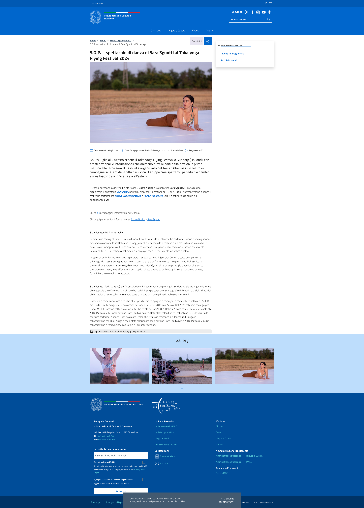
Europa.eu (164, 463)
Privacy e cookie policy (115, 502)
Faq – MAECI (222, 473)
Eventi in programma (120, 40)
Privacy (137, 469)
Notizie (219, 444)
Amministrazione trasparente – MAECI (234, 462)
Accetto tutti (226, 502)
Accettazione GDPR (104, 462)
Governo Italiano (96, 3)
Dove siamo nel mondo (165, 444)
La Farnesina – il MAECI (166, 426)
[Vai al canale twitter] (246, 12)
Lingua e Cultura (223, 438)
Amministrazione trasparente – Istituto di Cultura (239, 455)
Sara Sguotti (153, 219)
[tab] (182, 388)
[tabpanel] (119, 367)
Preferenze (227, 499)
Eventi (103, 40)
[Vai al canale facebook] (252, 12)
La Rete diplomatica (164, 432)
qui (98, 213)
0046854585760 (106, 435)
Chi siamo (220, 426)
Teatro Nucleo (138, 219)
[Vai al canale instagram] (257, 12)
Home (93, 40)
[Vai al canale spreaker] (269, 12)
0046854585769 (106, 439)
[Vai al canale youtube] (263, 12)
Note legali (96, 502)
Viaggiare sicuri (162, 438)
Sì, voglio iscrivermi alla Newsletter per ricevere (113, 479)
